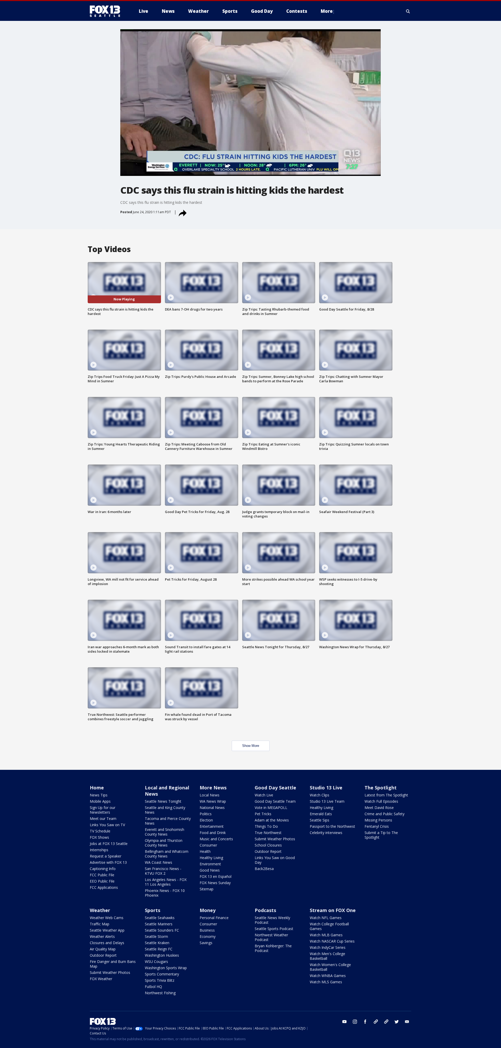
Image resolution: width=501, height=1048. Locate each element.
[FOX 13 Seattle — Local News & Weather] (107, 11)
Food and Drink (213, 832)
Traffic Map (99, 923)
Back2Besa (264, 868)
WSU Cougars (156, 961)
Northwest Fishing (160, 992)
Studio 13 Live (326, 787)
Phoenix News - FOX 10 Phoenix (165, 893)
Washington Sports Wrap (166, 967)
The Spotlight (381, 787)
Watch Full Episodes (381, 801)
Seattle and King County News (165, 810)
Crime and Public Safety (384, 813)
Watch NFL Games (326, 917)
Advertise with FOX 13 (108, 862)
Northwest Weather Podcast (271, 937)
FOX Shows (99, 837)
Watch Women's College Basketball (330, 967)
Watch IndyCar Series (327, 947)
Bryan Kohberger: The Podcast (273, 948)
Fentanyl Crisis (377, 826)
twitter (396, 1021)
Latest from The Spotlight (386, 795)
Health (205, 851)
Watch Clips (319, 795)
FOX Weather (101, 978)
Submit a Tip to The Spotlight (381, 835)
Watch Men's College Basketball (327, 956)
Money (208, 910)
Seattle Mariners (158, 923)
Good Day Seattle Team (275, 801)
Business (207, 930)
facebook (365, 1021)
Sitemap (206, 888)
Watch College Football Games (329, 926)
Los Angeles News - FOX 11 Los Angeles (166, 882)
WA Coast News (158, 862)
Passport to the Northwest (332, 826)
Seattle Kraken (157, 942)
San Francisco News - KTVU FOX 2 (163, 871)
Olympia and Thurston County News (163, 843)
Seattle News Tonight (163, 801)
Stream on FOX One (333, 910)
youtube (344, 1021)
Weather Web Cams (106, 917)
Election (206, 820)
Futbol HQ (153, 986)
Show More (250, 746)
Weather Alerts (102, 936)
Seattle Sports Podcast (274, 928)
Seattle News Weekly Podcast (272, 920)
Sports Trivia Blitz (159, 980)
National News (212, 807)
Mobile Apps (100, 801)
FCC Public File (102, 874)
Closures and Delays (107, 942)
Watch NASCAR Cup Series (332, 941)
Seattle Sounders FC (162, 930)
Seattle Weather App (107, 930)
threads (386, 1021)
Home (97, 787)
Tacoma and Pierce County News (168, 821)
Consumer (208, 845)
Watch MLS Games (326, 981)
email (407, 1021)
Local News (209, 795)
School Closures (268, 845)
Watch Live (264, 795)
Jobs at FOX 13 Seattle (109, 843)
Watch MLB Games (326, 934)
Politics (206, 813)
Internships (99, 849)
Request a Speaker (105, 856)
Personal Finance (214, 917)
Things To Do (266, 826)
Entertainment (212, 826)
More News (213, 787)
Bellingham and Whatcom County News (166, 854)
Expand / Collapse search (408, 11)
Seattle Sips (319, 820)
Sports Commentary (162, 974)
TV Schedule (100, 831)
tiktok (376, 1021)
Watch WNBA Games (328, 975)
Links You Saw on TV (107, 824)
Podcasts (265, 910)
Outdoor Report (268, 851)
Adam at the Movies (272, 820)
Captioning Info (103, 868)
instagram (355, 1021)
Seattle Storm (156, 936)
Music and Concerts (216, 838)
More (327, 11)
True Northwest (268, 832)
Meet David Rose (379, 807)
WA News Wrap (213, 801)
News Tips (99, 795)
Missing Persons (378, 820)
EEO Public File (102, 881)
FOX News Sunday (215, 882)
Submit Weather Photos (275, 838)
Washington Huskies (162, 955)
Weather (100, 910)
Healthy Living (211, 857)
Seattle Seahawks (160, 917)
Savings (206, 942)
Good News (210, 870)
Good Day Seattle (275, 787)
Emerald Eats (321, 813)
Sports (152, 910)
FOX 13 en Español (215, 876)
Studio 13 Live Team (327, 801)
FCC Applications (104, 887)
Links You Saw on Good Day (275, 860)
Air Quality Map (103, 948)
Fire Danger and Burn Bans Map (113, 964)
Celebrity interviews (326, 832)
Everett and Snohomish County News (164, 832)
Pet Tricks (263, 813)
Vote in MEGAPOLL (271, 807)
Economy (208, 936)
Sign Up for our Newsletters (102, 810)
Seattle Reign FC (158, 948)
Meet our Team (103, 818)
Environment (210, 863)
